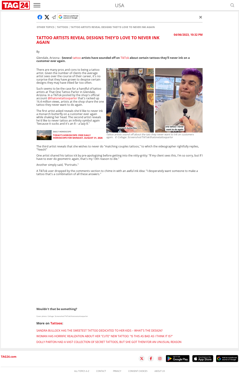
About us (159, 371)
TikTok (125, 58)
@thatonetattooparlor (62, 98)
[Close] (201, 17)
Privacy (117, 371)
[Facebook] (151, 358)
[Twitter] (142, 358)
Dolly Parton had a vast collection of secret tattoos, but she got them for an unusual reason (108, 342)
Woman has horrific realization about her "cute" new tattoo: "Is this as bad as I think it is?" (104, 336)
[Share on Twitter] (46, 17)
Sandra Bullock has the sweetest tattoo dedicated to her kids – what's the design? (99, 330)
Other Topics (45, 27)
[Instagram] (160, 358)
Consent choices (137, 371)
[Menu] (37, 5)
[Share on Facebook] (39, 17)
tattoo (77, 58)
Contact (101, 371)
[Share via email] (53, 17)
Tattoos (62, 27)
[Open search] (232, 5)
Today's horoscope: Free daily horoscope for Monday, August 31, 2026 (78, 136)
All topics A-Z (81, 371)
